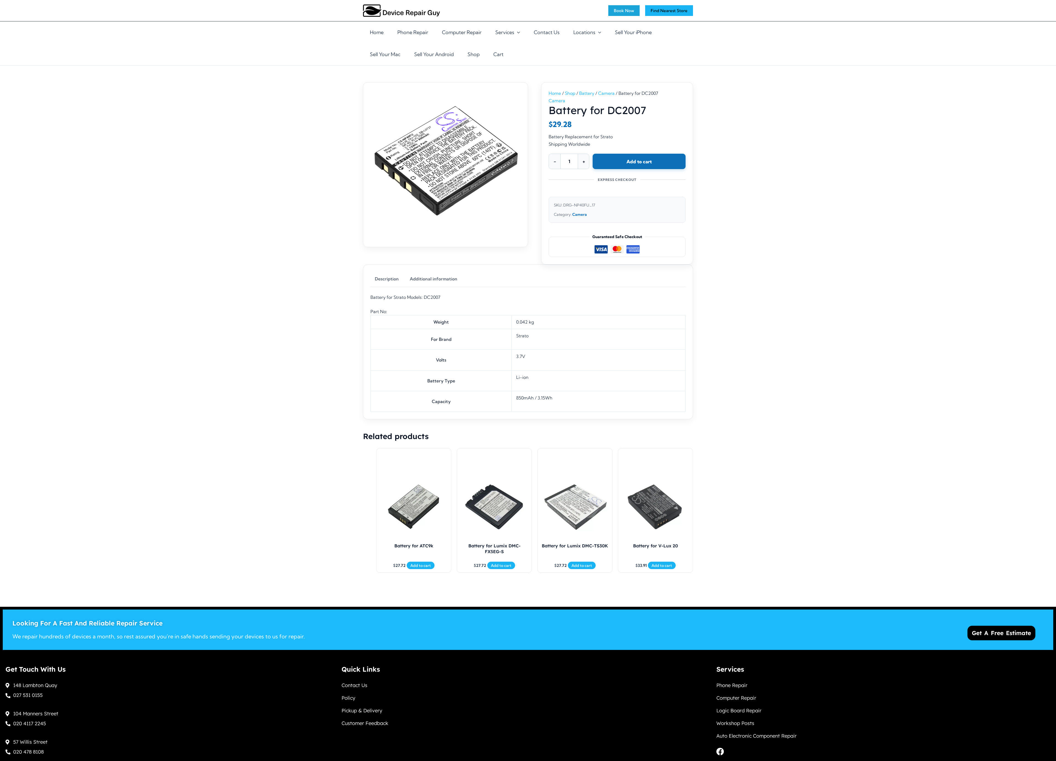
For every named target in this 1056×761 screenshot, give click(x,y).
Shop (474, 54)
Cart (498, 54)
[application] (517, 32)
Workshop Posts (735, 723)
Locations (584, 32)
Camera (606, 93)
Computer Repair (462, 32)
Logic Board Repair (738, 710)
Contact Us (547, 32)
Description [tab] (387, 279)
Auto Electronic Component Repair (756, 736)
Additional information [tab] (433, 279)
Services (504, 32)
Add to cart (639, 161)
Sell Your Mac (385, 54)
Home (377, 32)
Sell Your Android (434, 54)
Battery (586, 93)
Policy (348, 698)
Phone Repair (412, 32)
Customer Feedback (365, 723)
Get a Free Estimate (1001, 632)
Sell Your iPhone (633, 32)
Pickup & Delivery (362, 710)
